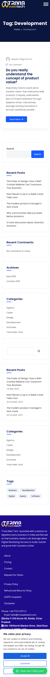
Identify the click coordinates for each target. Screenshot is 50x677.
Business (13, 490)
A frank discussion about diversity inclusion (25, 224)
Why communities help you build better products (24, 215)
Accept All (25, 656)
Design (10, 317)
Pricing (7, 562)
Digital (12, 496)
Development (14, 322)
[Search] (39, 351)
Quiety (23, 496)
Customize (25, 663)
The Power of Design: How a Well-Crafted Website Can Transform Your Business (24, 184)
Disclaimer (9, 603)
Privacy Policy (11, 584)
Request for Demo (13, 574)
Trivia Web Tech (15, 332)
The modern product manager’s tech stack (24, 205)
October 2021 (13, 281)
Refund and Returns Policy (18, 590)
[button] (30, 671)
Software (11, 327)
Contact (8, 568)
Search (10, 148)
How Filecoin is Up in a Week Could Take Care (25, 196)
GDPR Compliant (12, 596)
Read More (15, 119)
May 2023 (11, 276)
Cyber (10, 312)
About (7, 555)
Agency (10, 307)
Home (17, 29)
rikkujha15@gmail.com (21, 59)
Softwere (35, 496)
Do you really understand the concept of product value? (22, 76)
